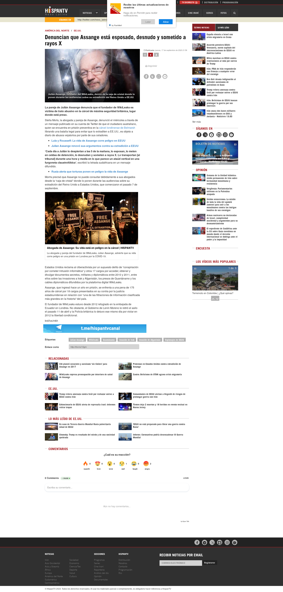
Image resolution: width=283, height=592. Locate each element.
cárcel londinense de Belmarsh (117, 128)
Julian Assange (77, 339)
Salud (72, 572)
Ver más (196, 121)
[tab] (203, 27)
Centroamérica (52, 582)
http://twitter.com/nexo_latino (92, 19)
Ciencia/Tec (75, 566)
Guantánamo (109, 339)
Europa (48, 572)
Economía (74, 563)
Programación (230, 2)
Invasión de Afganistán (149, 339)
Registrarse (209, 562)
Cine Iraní (193, 12)
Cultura (73, 576)
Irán (47, 559)
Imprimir (152, 65)
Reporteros (99, 569)
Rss (120, 572)
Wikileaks (93, 339)
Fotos (224, 12)
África (48, 569)
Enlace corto (52, 347)
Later (148, 21)
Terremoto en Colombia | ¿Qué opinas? (212, 293)
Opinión (98, 576)
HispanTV (56, 11)
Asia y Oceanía (52, 566)
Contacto (123, 566)
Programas (99, 559)
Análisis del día (101, 572)
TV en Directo (188, 2)
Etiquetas (50, 339)
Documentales (101, 579)
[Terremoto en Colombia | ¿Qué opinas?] (215, 278)
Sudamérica (51, 579)
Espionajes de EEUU (174, 339)
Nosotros (123, 563)
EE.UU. (77, 30)
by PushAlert (117, 25)
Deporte (73, 569)
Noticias (87, 12)
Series (209, 12)
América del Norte (57, 30)
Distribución (211, 2)
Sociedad (73, 559)
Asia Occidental (52, 563)
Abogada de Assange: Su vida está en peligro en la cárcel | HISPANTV (90, 247)
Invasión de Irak (126, 339)
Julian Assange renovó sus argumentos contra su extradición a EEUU (95, 146)
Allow (166, 21)
